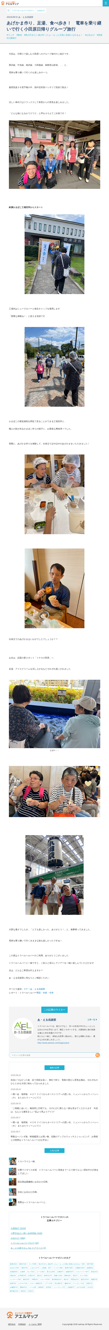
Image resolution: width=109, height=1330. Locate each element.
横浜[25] (26, 1279)
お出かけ (41, 10)
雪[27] (75, 1275)
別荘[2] (23, 1291)
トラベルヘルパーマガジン (23, 10)
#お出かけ (90, 35)
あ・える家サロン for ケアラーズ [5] (28, 1248)
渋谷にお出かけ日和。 (28, 1192)
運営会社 (12, 1324)
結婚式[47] (70, 1272)
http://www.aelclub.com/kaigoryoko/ (53, 1043)
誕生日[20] (85, 1279)
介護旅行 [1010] (18, 1228)
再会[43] (94, 1272)
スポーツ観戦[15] (36, 1283)
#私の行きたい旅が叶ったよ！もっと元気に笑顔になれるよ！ (53, 35)
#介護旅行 (11, 38)
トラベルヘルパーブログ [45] (25, 1243)
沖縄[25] (35, 1279)
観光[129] (22, 1264)
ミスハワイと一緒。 (27, 1161)
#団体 (99, 35)
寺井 (51, 992)
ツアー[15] (48, 1283)
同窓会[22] (75, 1279)
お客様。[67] (46, 1268)
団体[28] (67, 1275)
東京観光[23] (56, 1279)
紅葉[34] (31, 1275)
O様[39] (13, 1275)
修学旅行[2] (14, 1291)
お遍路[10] (14, 1287)
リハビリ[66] (58, 1268)
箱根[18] (94, 1279)
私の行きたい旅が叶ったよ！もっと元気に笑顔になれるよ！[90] (62, 1264)
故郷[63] (90, 1268)
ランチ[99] (32, 1264)
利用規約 (22, 1324)
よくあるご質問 (35, 1324)
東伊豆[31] (48, 1275)
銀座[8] (41, 1287)
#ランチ (11, 35)
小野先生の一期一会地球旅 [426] (26, 1233)
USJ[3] (90, 1287)
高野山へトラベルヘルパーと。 (32, 1202)
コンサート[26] (15, 1279)
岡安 (39, 992)
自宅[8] (48, 1287)
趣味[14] (68, 1283)
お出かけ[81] (14, 1268)
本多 (45, 992)
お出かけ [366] (18, 1238)
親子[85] (90, 1264)
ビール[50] (41, 1272)
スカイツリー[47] (82, 1272)
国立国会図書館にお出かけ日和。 (34, 1181)
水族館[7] (71, 1287)
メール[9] (32, 1287)
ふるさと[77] (34, 1268)
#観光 (19, 35)
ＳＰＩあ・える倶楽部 (34, 989)
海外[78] (24, 1268)
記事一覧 (92, 1019)
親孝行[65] (69, 1268)
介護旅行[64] (80, 1268)
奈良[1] (30, 1291)
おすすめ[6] (81, 1287)
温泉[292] (13, 1264)
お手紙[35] (22, 1275)
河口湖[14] (58, 1283)
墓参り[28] (58, 1275)
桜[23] (66, 1279)
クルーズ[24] (45, 1279)
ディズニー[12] (78, 1283)
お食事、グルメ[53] (27, 1272)
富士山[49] (51, 1272)
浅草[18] (13, 1283)
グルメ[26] (83, 1275)
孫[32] (39, 1275)
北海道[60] (14, 1272)
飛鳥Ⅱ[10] (23, 1287)
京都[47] (60, 1272)
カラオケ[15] (22, 1283)
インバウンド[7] (59, 1287)
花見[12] (89, 1283)
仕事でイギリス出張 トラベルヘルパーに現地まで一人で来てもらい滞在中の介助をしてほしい (58, 1171)
